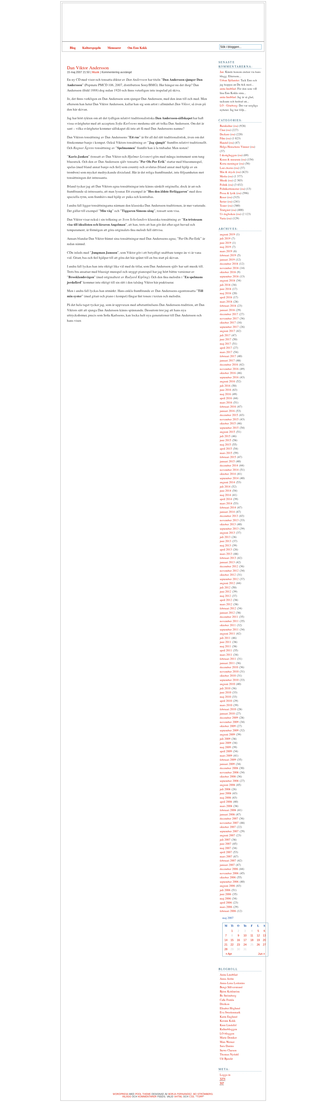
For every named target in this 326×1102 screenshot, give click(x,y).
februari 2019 (228, 255)
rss (235, 126)
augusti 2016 (227, 381)
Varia (223, 218)
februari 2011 (228, 659)
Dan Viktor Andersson (88, 67)
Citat (222, 130)
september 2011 (229, 629)
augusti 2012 (227, 583)
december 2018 (229, 263)
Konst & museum (230, 159)
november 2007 (229, 823)
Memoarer (114, 48)
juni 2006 (225, 894)
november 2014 (229, 470)
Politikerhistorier (229, 189)
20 (264, 940)
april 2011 (226, 650)
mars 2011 (226, 654)
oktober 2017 (228, 322)
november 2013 (229, 520)
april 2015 (226, 448)
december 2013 (229, 516)
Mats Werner (227, 1042)
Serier (223, 201)
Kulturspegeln (91, 48)
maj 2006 (225, 898)
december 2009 (229, 717)
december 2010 (229, 667)
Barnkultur (226, 126)
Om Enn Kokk (137, 48)
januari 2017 (227, 360)
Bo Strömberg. (203, 1094)
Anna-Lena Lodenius (232, 983)
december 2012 (229, 566)
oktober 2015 (228, 423)
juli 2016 (225, 385)
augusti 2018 (227, 280)
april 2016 (226, 398)
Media (223, 176)
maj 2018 (225, 293)
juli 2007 (225, 839)
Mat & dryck (227, 172)
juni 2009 (225, 743)
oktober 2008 (228, 776)
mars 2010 (226, 705)
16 (238, 940)
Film (222, 138)
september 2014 (229, 478)
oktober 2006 (228, 877)
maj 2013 (225, 545)
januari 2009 (227, 764)
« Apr (229, 953)
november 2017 (229, 318)
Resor (223, 197)
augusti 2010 (227, 684)
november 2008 (229, 772)
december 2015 (229, 415)
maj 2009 (225, 747)
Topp (200, 1096)
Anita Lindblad (229, 974)
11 (251, 935)
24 (245, 944)
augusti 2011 (227, 633)
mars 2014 (226, 503)
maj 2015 (225, 444)
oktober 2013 (228, 524)
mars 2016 (226, 402)
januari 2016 (227, 411)
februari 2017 (228, 356)
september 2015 (229, 427)
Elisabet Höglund (230, 1008)
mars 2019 (226, 251)
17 (245, 940)
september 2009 (229, 730)
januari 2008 (227, 814)
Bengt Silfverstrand (231, 987)
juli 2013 (225, 537)
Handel (224, 142)
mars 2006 (226, 907)
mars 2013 (226, 554)
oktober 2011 (228, 625)
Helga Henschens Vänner (234, 147)
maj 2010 (225, 696)
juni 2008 (225, 793)
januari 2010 (227, 713)
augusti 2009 (227, 734)
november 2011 (229, 621)
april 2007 (226, 852)
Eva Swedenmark (230, 1012)
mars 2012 (226, 604)
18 (251, 940)
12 (258, 935)
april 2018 (226, 297)
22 (232, 944)
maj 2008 (225, 797)
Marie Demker (228, 1037)
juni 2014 (225, 490)
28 (225, 949)
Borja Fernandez (180, 1094)
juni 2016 (225, 390)
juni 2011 (225, 642)
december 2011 (229, 617)
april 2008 (226, 801)
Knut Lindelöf (228, 1025)
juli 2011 (225, 638)
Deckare (224, 134)
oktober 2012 (228, 574)
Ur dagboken (227, 214)
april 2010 (226, 701)
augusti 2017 (227, 331)
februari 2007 (228, 860)
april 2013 (226, 549)
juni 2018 (225, 289)
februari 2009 (228, 759)
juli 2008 (225, 789)
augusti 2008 (227, 785)
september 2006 (229, 881)
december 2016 (229, 364)
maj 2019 (225, 247)
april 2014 (226, 499)
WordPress (120, 1094)
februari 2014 (228, 507)
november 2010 (229, 671)
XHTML (178, 1096)
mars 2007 (226, 856)
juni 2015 (225, 440)
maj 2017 (225, 343)
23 (238, 944)
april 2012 (226, 600)
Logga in (225, 1075)
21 (225, 944)
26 (258, 944)
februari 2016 (228, 406)
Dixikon (224, 1004)
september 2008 (229, 781)
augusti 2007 (227, 835)
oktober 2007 (228, 827)
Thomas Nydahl (229, 1054)
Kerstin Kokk (228, 1021)
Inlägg (126, 1096)
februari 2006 (228, 911)
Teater (223, 205)
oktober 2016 (228, 373)
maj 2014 (225, 495)
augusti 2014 (227, 482)
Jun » (261, 953)
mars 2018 (226, 301)
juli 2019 (225, 238)
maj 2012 (225, 596)
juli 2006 (225, 890)
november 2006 (229, 873)
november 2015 (229, 419)
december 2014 (229, 465)
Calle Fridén (227, 1000)
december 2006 (229, 869)
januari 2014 (227, 512)
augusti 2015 (227, 432)
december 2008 (229, 768)
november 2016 (229, 369)
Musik (95, 72)
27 (264, 944)
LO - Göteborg (228, 105)
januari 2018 (227, 310)
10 (245, 935)
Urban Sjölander (229, 80)
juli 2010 (225, 688)
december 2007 (229, 818)
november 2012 (229, 570)
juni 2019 (225, 243)
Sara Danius (227, 1046)
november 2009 (229, 722)
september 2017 (229, 327)
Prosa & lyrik (228, 193)
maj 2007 (225, 848)
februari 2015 (228, 457)
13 (264, 935)
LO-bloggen (227, 1033)
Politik (223, 184)
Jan (222, 72)
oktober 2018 (228, 272)
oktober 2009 (228, 726)
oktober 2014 (228, 474)
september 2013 (229, 528)
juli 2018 (225, 285)
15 (232, 940)
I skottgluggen (228, 155)
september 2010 (229, 680)
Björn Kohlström (230, 991)
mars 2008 (226, 806)
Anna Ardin (227, 978)
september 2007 (229, 831)
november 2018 (229, 268)
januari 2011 (227, 663)
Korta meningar (229, 163)
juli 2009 (225, 739)
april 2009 (226, 751)
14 (225, 940)
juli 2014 (225, 486)
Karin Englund (228, 1016)
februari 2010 (228, 709)
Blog (73, 48)
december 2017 (229, 314)
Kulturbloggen (228, 1029)
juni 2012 (225, 591)
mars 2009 (226, 755)
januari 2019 (227, 259)
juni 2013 (225, 541)
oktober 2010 (228, 675)
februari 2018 (228, 305)
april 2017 (226, 348)
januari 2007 (227, 865)
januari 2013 (227, 562)
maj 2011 (225, 646)
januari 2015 (227, 461)
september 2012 (229, 579)
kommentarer (147, 1096)
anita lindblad (228, 88)
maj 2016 (225, 394)
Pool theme (143, 1094)
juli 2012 (225, 587)
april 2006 (226, 902)
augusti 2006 (227, 886)
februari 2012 (228, 608)
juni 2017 (225, 339)
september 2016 (229, 377)
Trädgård (225, 210)
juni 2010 (225, 692)
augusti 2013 (227, 532)
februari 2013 (228, 558)
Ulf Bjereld (226, 1058)
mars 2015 (226, 453)
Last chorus (226, 168)
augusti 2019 (227, 234)
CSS (191, 1096)
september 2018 (229, 276)
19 (258, 940)
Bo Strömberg (228, 995)
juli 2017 (225, 335)
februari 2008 (228, 810)
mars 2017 (226, 352)
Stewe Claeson (228, 1050)
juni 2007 (225, 843)
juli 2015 (225, 436)
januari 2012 (227, 612)
